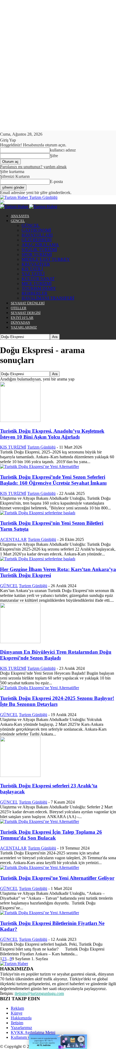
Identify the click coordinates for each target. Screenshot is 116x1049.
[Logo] (14, 206)
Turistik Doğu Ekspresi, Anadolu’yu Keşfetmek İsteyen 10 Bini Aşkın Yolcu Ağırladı (52, 434)
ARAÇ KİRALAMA (40, 244)
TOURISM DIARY (39, 288)
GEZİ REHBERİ (37, 240)
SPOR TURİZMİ (37, 254)
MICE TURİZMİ (37, 283)
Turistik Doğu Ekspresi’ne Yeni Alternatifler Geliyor (57, 878)
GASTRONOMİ (36, 230)
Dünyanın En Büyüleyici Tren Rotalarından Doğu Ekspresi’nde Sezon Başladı (55, 655)
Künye (16, 1013)
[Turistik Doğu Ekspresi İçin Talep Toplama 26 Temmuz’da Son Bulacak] (39, 821)
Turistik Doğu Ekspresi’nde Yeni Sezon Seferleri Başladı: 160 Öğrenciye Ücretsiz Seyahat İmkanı (53, 480)
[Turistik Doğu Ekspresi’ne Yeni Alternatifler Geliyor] (39, 867)
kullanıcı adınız (63, 150)
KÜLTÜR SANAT (38, 278)
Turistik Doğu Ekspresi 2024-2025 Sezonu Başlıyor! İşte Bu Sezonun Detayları (57, 701)
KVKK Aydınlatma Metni (33, 1032)
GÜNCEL (18, 221)
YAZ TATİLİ (33, 274)
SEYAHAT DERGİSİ (25, 313)
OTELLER (18, 308)
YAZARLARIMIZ (24, 327)
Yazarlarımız (21, 1027)
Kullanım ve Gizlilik (28, 1037)
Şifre (54, 155)
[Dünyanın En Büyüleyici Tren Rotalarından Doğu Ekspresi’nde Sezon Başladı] (20, 641)
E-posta (56, 181)
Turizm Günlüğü (41, 447)
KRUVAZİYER (36, 264)
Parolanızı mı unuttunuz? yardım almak (33, 166)
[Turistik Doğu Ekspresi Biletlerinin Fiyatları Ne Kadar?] (39, 912)
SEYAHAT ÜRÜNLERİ (28, 303)
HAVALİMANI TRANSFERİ (48, 298)
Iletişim (17, 1022)
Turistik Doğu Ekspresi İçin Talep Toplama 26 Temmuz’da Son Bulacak (51, 835)
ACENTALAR (13, 539)
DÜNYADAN (20, 323)
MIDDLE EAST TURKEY (46, 259)
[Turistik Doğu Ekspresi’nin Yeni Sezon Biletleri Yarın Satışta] (37, 513)
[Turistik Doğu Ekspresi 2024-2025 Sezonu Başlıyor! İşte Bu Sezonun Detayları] (39, 687)
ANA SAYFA (20, 216)
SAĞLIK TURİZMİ (39, 249)
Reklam (17, 1008)
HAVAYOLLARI (37, 235)
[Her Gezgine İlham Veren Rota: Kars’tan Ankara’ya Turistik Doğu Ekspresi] (37, 559)
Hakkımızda (21, 1018)
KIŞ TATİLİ (32, 269)
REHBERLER (34, 293)
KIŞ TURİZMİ (13, 447)
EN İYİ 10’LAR (22, 318)
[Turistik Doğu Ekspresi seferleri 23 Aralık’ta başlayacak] (20, 775)
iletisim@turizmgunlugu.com (39, 993)
